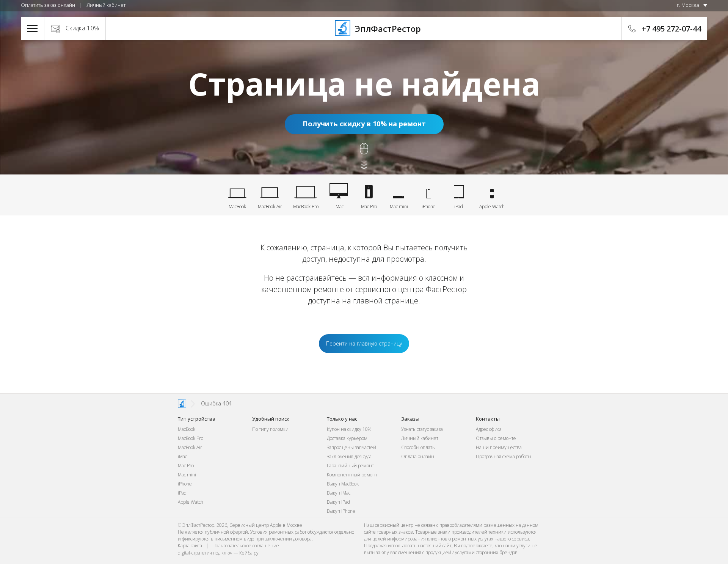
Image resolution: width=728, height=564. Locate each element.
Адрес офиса (489, 429)
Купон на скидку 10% (349, 429)
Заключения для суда (349, 456)
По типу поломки (270, 429)
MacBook (186, 429)
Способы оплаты (418, 447)
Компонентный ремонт (352, 474)
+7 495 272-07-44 (671, 29)
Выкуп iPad (338, 502)
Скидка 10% (82, 28)
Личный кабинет (106, 5)
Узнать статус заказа (422, 429)
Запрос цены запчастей (351, 447)
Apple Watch (190, 502)
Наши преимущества (499, 447)
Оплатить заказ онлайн (48, 5)
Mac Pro (186, 465)
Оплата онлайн (417, 456)
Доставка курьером (347, 438)
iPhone (185, 484)
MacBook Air (190, 447)
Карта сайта (190, 545)
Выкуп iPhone (341, 511)
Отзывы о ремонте (496, 438)
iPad (182, 493)
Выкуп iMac (338, 493)
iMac (182, 456)
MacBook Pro (190, 438)
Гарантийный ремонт (350, 465)
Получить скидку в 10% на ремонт (364, 123)
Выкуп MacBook (343, 484)
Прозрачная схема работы (503, 456)
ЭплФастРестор (387, 28)
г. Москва (688, 5)
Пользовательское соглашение (245, 545)
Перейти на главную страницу (364, 343)
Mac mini (187, 474)
